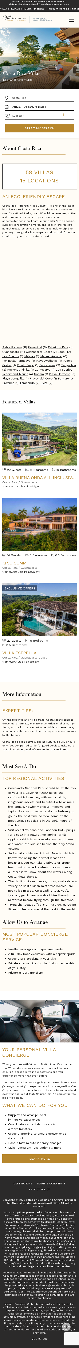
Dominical (35, 347)
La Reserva (42, 369)
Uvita (44, 383)
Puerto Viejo (25, 365)
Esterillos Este (58, 347)
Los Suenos (10, 356)
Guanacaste (10, 351)
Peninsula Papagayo (16, 360)
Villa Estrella (19, 652)
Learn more (39, 1158)
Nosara (39, 374)
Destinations (22, 1183)
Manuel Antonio (51, 356)
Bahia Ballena (12, 347)
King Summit (16, 563)
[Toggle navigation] (71, 20)
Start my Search (40, 128)
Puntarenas (47, 365)
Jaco (61, 351)
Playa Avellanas (47, 360)
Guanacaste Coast (39, 351)
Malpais (29, 356)
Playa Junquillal (13, 378)
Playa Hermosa (59, 374)
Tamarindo (27, 383)
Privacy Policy (39, 1189)
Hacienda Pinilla (18, 369)
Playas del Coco (41, 378)
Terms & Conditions (51, 1183)
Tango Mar (68, 365)
